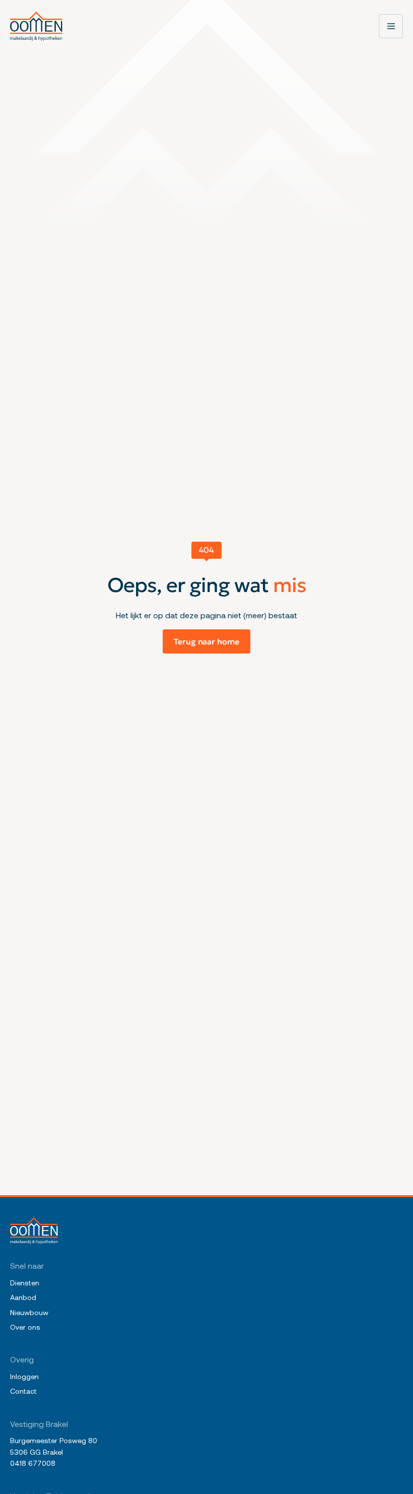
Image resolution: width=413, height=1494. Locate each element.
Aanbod (23, 1297)
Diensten (24, 1282)
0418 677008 (32, 1463)
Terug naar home (207, 641)
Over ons (25, 1327)
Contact (23, 1391)
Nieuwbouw (29, 1312)
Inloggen (24, 1376)
